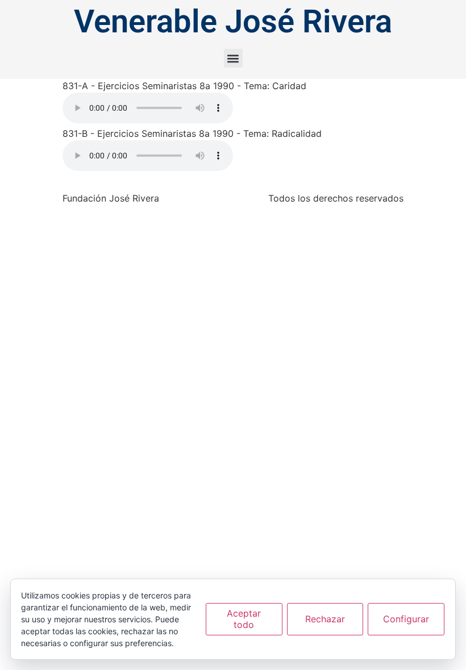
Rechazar (325, 619)
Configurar (406, 619)
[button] (233, 58)
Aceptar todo (244, 619)
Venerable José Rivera (233, 21)
